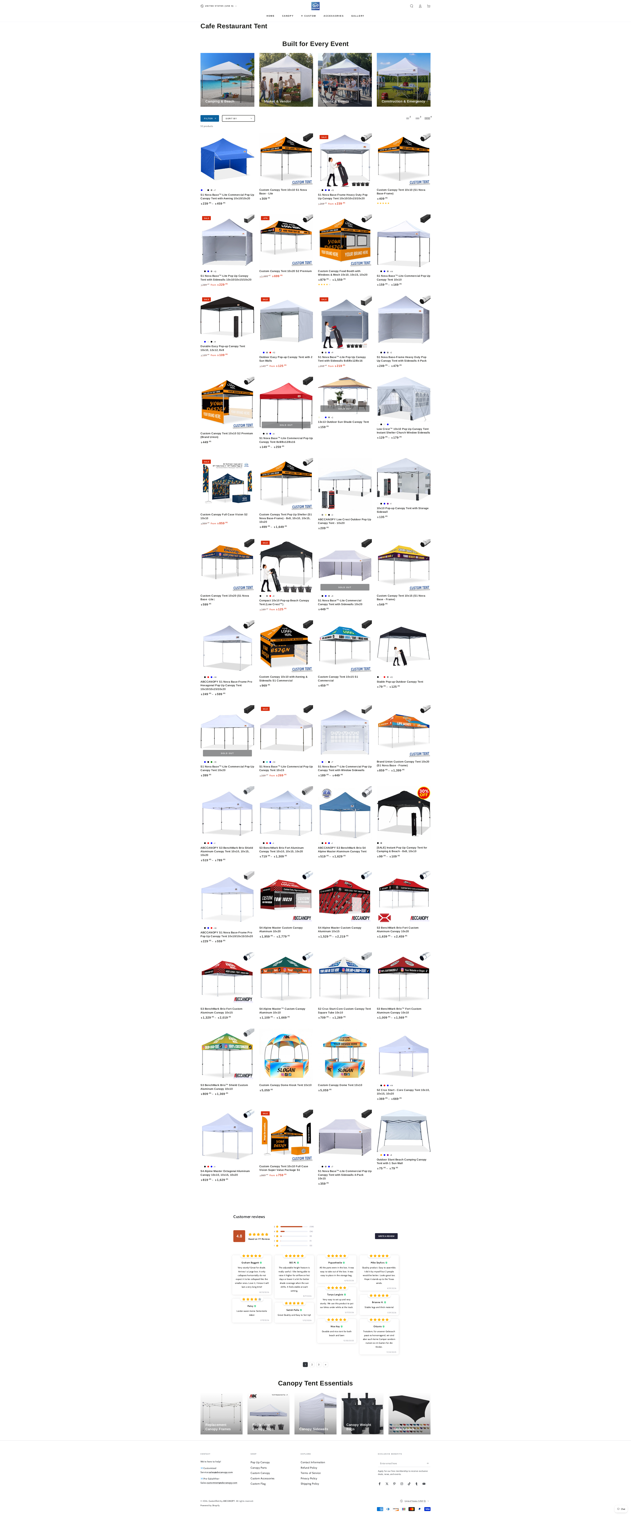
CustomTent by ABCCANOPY (222, 1501)
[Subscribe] (429, 1463)
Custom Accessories (263, 1478)
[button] (411, 6)
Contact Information (313, 1462)
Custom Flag (258, 1483)
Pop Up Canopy (260, 1462)
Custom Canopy (260, 1473)
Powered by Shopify (210, 1505)
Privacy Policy (309, 1478)
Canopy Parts (259, 1467)
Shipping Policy (310, 1483)
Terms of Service (311, 1473)
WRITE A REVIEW (386, 1236)
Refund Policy (309, 1467)
